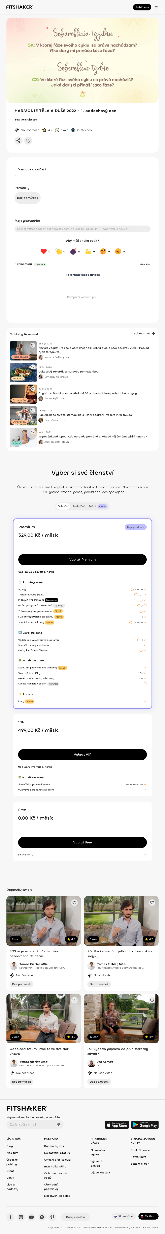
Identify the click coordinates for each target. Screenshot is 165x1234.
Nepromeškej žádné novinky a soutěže (33, 1117)
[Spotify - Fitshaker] (42, 1217)
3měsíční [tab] (78, 506)
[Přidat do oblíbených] (28, 141)
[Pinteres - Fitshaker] (52, 1217)
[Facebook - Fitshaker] (10, 1217)
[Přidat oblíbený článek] (32, 345)
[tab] (98, 506)
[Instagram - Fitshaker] (21, 1217)
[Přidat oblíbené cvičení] (74, 902)
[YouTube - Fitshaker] (31, 1217)
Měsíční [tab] (63, 506)
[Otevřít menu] (156, 7)
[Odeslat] (58, 1125)
